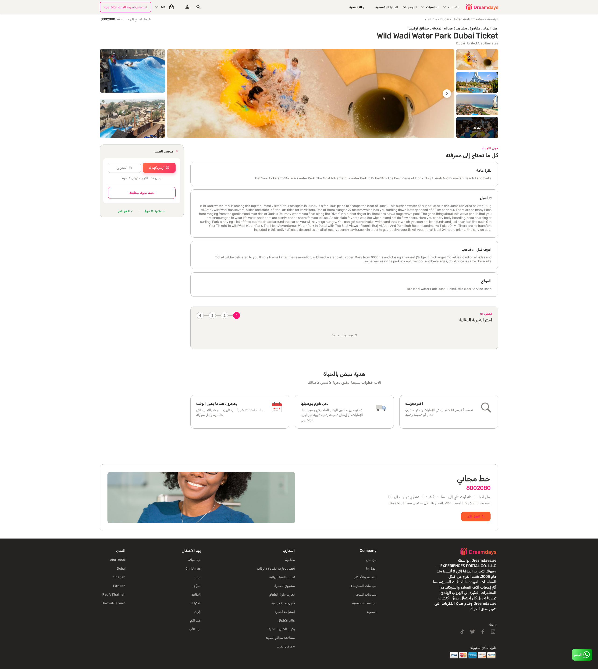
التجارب (453, 7)
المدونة (372, 612)
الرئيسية (492, 19)
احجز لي (122, 168)
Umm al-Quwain (113, 603)
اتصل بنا (371, 569)
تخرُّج (197, 586)
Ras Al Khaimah (113, 595)
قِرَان (197, 612)
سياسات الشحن (366, 595)
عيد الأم (195, 620)
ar (163, 7)
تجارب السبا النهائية (282, 577)
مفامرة (290, 560)
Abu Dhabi (117, 560)
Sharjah (119, 577)
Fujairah (119, 586)
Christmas (193, 569)
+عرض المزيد (286, 646)
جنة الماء (431, 19)
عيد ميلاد (194, 560)
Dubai (444, 19)
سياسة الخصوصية (364, 603)
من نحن (371, 560)
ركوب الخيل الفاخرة (281, 629)
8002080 (478, 488)
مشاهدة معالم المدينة (280, 638)
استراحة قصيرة (284, 612)
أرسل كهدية (156, 168)
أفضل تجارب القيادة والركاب (276, 569)
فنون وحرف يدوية (283, 603)
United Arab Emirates (468, 19)
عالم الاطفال (286, 620)
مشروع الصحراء (284, 586)
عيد (198, 577)
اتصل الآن (473, 516)
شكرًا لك (195, 603)
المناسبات (432, 7)
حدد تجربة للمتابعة (141, 193)
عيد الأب (195, 629)
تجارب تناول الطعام (282, 595)
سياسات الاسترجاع (364, 586)
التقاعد (196, 595)
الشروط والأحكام (365, 577)
